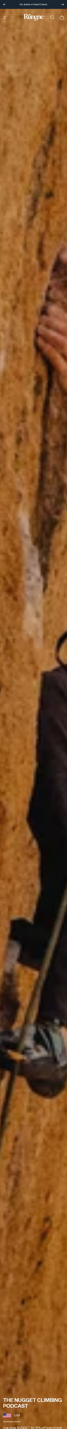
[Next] (62, 4)
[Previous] (4, 4)
